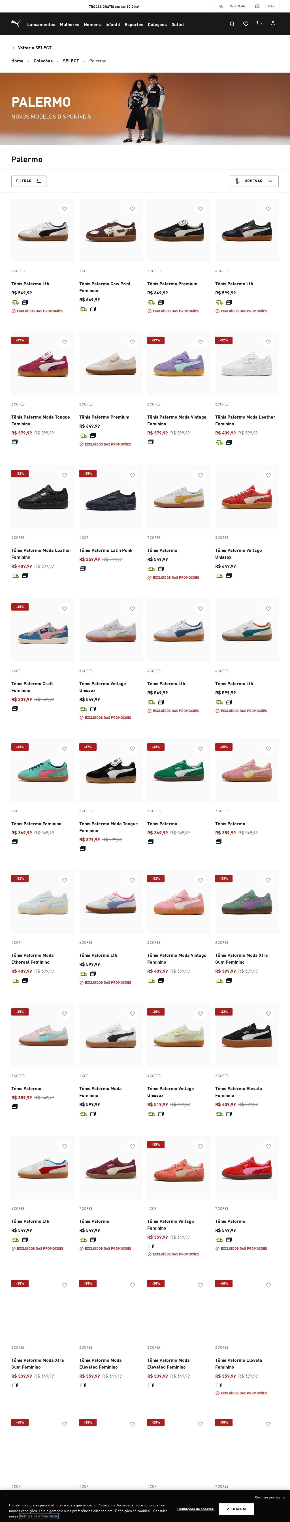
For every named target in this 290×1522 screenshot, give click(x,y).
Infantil (112, 24)
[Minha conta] (273, 23)
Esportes (134, 24)
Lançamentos (41, 24)
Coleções (157, 24)
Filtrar (23, 180)
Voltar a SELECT (35, 47)
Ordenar (254, 180)
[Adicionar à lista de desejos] (64, 208)
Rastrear (237, 6)
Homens (92, 24)
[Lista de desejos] (245, 23)
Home (17, 60)
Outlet (177, 24)
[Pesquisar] (232, 23)
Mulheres (69, 24)
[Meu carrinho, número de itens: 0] (259, 23)
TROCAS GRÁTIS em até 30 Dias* (114, 7)
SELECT (71, 60)
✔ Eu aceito (236, 1508)
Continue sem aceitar (270, 1497)
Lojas (270, 6)
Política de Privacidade (39, 1516)
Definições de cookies (195, 1508)
